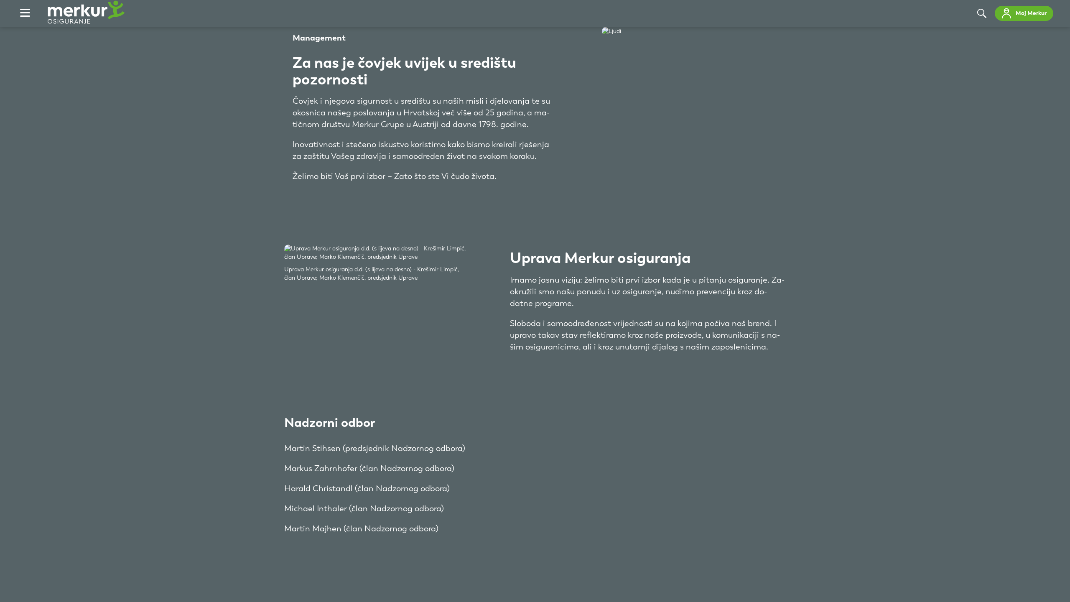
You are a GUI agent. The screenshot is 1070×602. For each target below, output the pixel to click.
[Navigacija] (25, 13)
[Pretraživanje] (981, 13)
